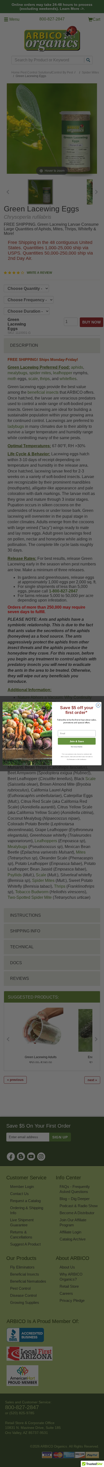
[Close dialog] (98, 705)
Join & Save (77, 741)
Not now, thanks (77, 747)
